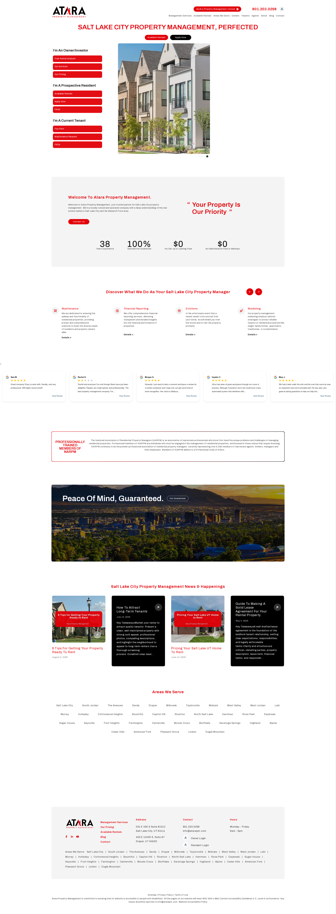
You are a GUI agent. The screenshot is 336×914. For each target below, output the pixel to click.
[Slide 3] (202, 156)
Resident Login (199, 848)
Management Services (180, 16)
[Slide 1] (196, 156)
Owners (235, 16)
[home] (69, 12)
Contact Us (79, 222)
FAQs (57, 109)
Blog (271, 16)
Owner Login (198, 841)
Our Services (61, 66)
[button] (282, 10)
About (264, 16)
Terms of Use (181, 898)
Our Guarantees (178, 501)
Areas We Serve (221, 16)
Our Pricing (60, 74)
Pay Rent (59, 129)
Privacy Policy (165, 898)
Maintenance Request (66, 136)
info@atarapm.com (194, 834)
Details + (66, 334)
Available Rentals (202, 16)
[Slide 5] (207, 156)
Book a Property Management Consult (215, 9)
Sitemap (152, 898)
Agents (255, 16)
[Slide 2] (199, 156)
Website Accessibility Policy (193, 905)
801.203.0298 (264, 9)
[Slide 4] (204, 156)
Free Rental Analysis (65, 58)
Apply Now (180, 37)
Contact (280, 16)
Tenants (245, 16)
